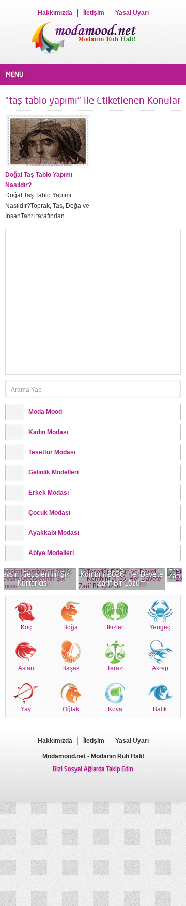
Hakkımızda (55, 13)
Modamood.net (64, 756)
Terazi (115, 668)
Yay (26, 709)
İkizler (115, 627)
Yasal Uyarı (132, 13)
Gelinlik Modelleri (53, 472)
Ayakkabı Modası (53, 532)
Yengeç (160, 627)
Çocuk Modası (49, 512)
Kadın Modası (48, 432)
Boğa (70, 627)
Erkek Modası (48, 492)
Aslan (26, 668)
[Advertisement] (93, 301)
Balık (160, 709)
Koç (26, 627)
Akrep (160, 668)
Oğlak (71, 709)
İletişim (93, 13)
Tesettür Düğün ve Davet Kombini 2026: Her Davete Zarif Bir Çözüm (80, 574)
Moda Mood (45, 412)
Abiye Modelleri (51, 553)
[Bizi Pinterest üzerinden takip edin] (93, 784)
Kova (115, 709)
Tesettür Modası (51, 452)
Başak (71, 668)
